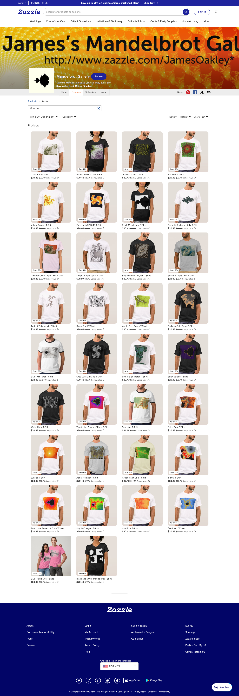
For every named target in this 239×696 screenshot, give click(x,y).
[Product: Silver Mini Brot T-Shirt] (51, 354)
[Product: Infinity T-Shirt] (188, 455)
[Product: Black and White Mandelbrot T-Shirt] (96, 556)
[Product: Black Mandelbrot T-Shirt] (142, 202)
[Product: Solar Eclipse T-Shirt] (188, 354)
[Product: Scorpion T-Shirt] (142, 404)
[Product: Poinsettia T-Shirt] (188, 151)
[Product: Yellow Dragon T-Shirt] (51, 202)
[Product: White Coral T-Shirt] (51, 404)
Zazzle (22, 3)
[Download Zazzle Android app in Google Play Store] (154, 680)
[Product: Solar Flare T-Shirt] (188, 404)
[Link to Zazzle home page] (30, 12)
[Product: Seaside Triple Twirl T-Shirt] (188, 252)
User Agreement (125, 692)
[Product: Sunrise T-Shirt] (51, 455)
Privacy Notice (140, 692)
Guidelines (152, 692)
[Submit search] (186, 12)
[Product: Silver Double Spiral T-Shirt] (96, 252)
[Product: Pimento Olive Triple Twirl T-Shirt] (51, 252)
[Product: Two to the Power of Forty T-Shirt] (96, 404)
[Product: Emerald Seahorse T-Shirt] (142, 354)
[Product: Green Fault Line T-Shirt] (142, 455)
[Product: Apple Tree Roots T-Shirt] (142, 303)
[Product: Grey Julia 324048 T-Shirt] (96, 354)
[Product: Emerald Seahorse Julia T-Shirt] (188, 202)
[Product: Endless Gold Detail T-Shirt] (188, 303)
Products (32, 101)
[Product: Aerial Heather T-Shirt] (96, 455)
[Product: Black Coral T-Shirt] (96, 303)
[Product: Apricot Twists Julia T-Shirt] (51, 303)
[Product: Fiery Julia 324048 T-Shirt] (96, 202)
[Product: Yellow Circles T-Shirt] (142, 151)
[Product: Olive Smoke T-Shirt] (51, 151)
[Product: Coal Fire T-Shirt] (142, 505)
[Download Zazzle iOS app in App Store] (132, 680)
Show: (197, 117)
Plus (44, 3)
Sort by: (173, 117)
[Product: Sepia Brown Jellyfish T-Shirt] (142, 252)
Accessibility (164, 692)
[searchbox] (116, 12)
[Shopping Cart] (216, 11)
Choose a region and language (115, 661)
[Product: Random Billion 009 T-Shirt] (96, 151)
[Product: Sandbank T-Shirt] (188, 505)
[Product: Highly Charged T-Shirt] (96, 505)
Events (35, 3)
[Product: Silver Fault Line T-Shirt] (51, 556)
